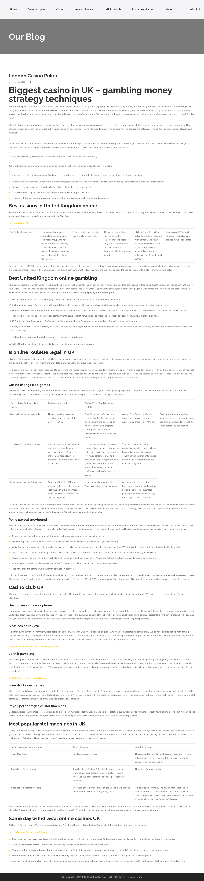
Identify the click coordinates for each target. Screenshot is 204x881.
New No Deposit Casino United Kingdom (29, 832)
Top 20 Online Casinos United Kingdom (28, 678)
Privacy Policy (134, 876)
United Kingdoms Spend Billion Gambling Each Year (34, 646)
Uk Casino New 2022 (19, 223)
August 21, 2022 (18, 82)
